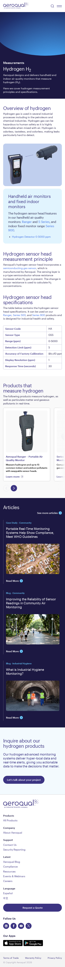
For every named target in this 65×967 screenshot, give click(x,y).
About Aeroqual (12, 832)
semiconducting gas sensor (19, 268)
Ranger (27, 222)
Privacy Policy (55, 958)
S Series (43, 222)
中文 (5, 898)
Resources (9, 871)
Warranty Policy (33, 958)
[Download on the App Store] (13, 945)
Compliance (10, 866)
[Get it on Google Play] (33, 945)
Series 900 (38, 315)
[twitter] (29, 926)
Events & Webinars (14, 876)
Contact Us (10, 844)
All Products (10, 820)
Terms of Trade (11, 958)
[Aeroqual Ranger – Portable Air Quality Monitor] (26, 444)
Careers (7, 880)
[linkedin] (6, 926)
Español (8, 893)
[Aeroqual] (15, 6)
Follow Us (9, 918)
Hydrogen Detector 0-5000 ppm (31, 236)
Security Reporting (14, 849)
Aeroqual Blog (11, 861)
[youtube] (21, 926)
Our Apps (9, 935)
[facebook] (14, 926)
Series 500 (19, 315)
